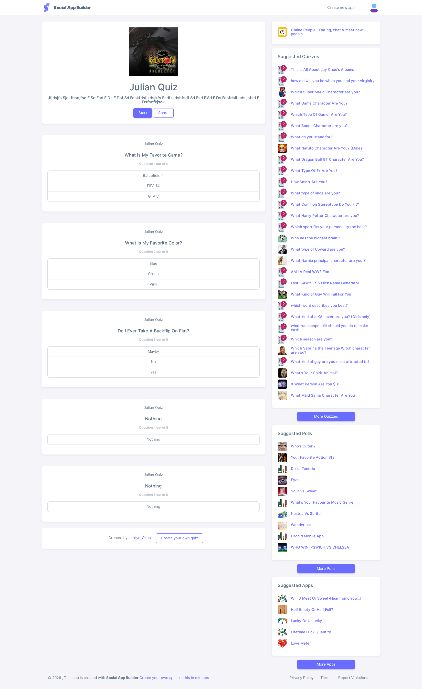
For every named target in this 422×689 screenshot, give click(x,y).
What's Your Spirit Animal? (314, 373)
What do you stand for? (311, 137)
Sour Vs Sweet (304, 491)
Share (163, 112)
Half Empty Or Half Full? (312, 609)
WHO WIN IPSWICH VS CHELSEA (320, 547)
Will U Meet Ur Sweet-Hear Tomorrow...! (326, 598)
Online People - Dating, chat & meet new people (327, 32)
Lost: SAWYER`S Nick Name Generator (325, 283)
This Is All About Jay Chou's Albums (322, 69)
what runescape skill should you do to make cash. (329, 327)
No (153, 361)
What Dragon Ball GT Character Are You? (327, 159)
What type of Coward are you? (318, 249)
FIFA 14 (153, 185)
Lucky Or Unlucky (306, 620)
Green (153, 273)
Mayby (153, 351)
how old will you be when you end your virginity (333, 80)
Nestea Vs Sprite (306, 513)
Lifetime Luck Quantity (311, 632)
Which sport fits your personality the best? (329, 226)
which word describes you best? (319, 305)
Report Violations (353, 677)
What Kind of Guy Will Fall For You (321, 294)
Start (142, 112)
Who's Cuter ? (303, 446)
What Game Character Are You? (319, 103)
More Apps (326, 664)
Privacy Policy (301, 677)
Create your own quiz (179, 538)
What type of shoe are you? (315, 193)
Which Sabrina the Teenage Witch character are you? (330, 350)
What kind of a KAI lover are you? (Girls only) (331, 316)
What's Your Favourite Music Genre (322, 502)
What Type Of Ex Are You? (314, 170)
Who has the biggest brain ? (315, 238)
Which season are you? (311, 339)
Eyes (295, 479)
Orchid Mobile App (307, 536)
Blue (153, 263)
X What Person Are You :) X (315, 384)
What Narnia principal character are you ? (328, 260)
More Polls (326, 568)
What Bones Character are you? (319, 125)
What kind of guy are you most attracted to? (330, 361)
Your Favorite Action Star (313, 457)
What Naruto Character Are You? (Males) (327, 148)
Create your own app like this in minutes (174, 677)
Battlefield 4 (153, 175)
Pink (153, 284)
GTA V (153, 196)
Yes (153, 372)
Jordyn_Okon (139, 537)
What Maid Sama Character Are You (323, 395)
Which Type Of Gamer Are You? (319, 114)
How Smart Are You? (309, 182)
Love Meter (301, 643)
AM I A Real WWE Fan (310, 271)
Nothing (153, 439)
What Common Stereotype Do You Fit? (325, 204)
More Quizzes (326, 416)
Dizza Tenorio (303, 468)
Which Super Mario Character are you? (325, 92)
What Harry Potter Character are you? (325, 215)
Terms (325, 677)
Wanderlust (301, 524)
